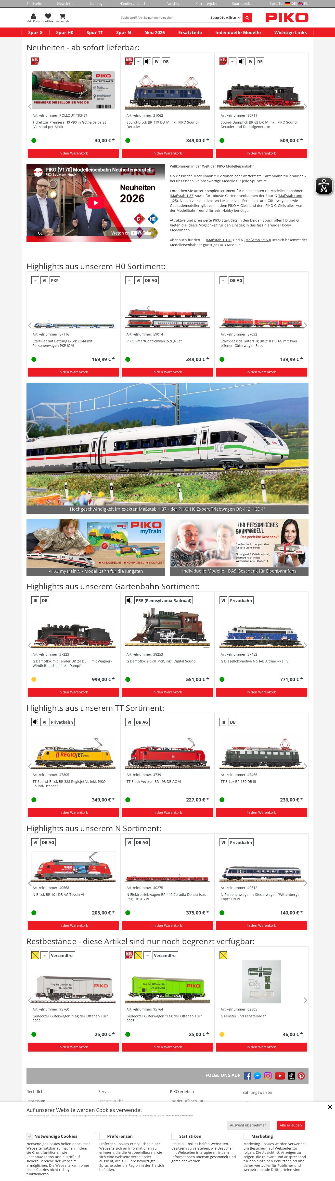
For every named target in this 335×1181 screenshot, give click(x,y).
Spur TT (95, 32)
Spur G (35, 32)
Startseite (34, 3)
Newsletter (66, 3)
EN (306, 3)
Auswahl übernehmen (248, 1125)
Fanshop (173, 3)
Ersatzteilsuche (110, 1100)
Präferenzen (120, 1136)
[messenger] (257, 1076)
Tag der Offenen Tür (187, 1100)
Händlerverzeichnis (135, 3)
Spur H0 (64, 32)
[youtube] (280, 1076)
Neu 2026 (154, 32)
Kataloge (97, 3)
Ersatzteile (190, 32)
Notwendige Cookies (55, 1136)
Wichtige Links (290, 32)
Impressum (35, 1100)
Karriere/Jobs (206, 3)
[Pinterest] (301, 1076)
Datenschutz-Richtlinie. (179, 1115)
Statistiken (190, 1136)
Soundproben (243, 3)
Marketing (262, 1136)
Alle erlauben (291, 1125)
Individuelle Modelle (238, 32)
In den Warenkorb (73, 153)
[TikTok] (291, 1076)
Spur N (123, 32)
